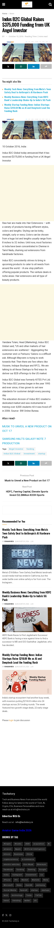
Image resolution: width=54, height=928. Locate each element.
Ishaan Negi (9, 541)
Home (4, 13)
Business (18, 854)
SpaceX (23, 890)
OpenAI (29, 885)
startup (41, 453)
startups (45, 890)
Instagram (17, 875)
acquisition (38, 844)
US (35, 900)
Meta (45, 880)
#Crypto (7, 844)
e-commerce (28, 859)
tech (6, 895)
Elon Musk (28, 864)
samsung (40, 885)
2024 (27, 844)
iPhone (7, 880)
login (11, 720)
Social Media (10, 890)
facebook (8, 869)
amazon (7, 849)
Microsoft (8, 885)
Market (25, 880)
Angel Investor (16, 449)
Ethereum (41, 864)
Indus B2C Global (12, 453)
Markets (35, 880)
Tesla (29, 895)
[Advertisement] (27, 193)
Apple (18, 849)
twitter (27, 900)
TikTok (38, 895)
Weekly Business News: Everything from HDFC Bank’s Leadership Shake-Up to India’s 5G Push (27, 98)
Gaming (31, 869)
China (29, 854)
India (6, 875)
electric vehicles (12, 864)
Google (42, 869)
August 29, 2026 (23, 541)
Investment (29, 453)
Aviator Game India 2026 (17, 830)
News (12, 13)
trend (6, 900)
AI (49, 844)
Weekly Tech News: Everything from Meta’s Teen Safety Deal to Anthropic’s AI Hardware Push (27, 90)
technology (17, 895)
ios (41, 875)
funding (30, 449)
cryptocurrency (11, 859)
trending (17, 900)
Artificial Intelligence (35, 849)
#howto (18, 844)
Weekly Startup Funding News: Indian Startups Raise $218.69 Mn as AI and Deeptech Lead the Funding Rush (27, 108)
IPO (16, 880)
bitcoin (7, 854)
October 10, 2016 (16, 36)
